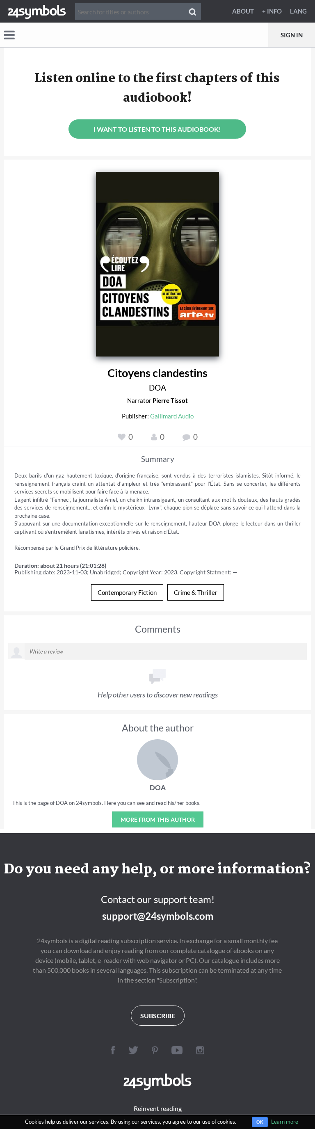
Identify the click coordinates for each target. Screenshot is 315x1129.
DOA (157, 387)
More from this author (158, 819)
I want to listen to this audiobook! (157, 129)
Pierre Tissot (170, 400)
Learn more (284, 1121)
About (243, 11)
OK (259, 1122)
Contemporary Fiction (127, 592)
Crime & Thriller (195, 592)
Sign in (292, 35)
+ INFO (272, 11)
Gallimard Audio (172, 416)
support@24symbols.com (157, 916)
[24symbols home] (37, 11)
